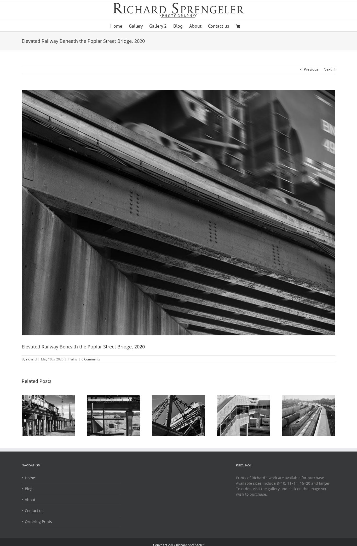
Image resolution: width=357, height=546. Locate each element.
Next (328, 69)
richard (31, 359)
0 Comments (91, 359)
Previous (311, 69)
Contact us (34, 510)
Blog (28, 488)
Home (30, 477)
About (30, 499)
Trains (72, 359)
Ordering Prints (38, 521)
